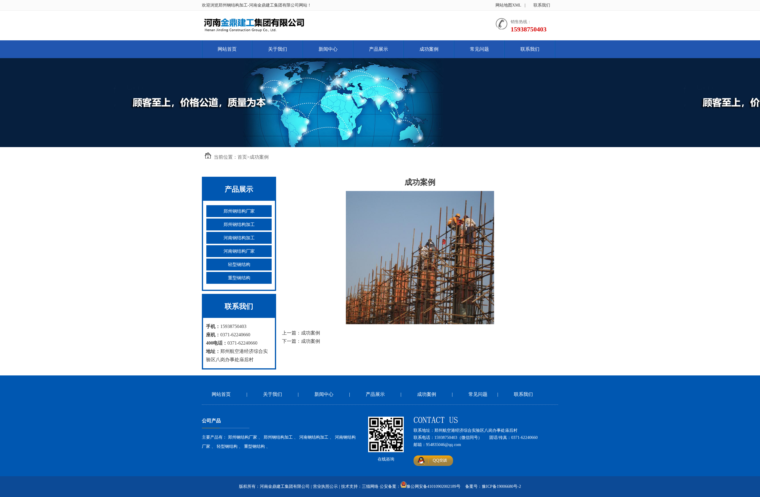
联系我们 (541, 5)
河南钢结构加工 (239, 237)
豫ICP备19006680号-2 (501, 486)
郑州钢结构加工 (239, 224)
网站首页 (227, 49)
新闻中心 (328, 49)
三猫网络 (370, 486)
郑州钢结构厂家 (239, 211)
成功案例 (428, 49)
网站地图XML (508, 5)
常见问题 (479, 49)
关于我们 (277, 49)
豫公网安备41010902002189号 (433, 486)
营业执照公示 (325, 486)
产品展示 (378, 49)
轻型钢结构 (239, 264)
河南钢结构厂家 (239, 251)
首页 (242, 157)
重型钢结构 (239, 277)
